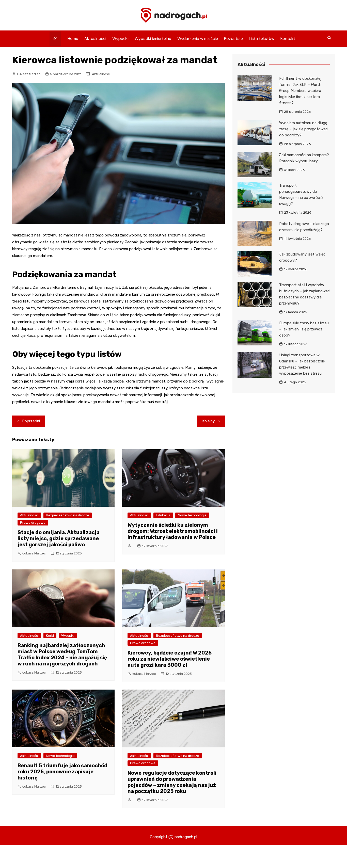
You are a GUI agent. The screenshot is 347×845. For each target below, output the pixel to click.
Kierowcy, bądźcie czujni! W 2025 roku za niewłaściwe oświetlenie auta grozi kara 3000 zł (170, 659)
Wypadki (120, 38)
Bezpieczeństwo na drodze (67, 515)
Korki (50, 635)
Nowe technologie (192, 515)
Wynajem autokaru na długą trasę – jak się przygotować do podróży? (303, 129)
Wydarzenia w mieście (197, 38)
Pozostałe (233, 38)
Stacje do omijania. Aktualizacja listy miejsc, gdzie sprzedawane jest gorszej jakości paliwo (59, 538)
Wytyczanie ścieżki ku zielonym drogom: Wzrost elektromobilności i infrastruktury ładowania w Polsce (173, 531)
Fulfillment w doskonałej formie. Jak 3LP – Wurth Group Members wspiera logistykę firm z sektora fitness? (300, 90)
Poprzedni (31, 421)
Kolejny (208, 421)
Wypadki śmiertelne (153, 38)
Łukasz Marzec (28, 74)
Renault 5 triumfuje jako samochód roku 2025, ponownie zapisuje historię (62, 771)
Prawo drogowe (32, 522)
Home (73, 38)
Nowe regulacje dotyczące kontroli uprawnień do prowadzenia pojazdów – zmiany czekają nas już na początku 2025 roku (172, 782)
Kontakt (287, 38)
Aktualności (95, 38)
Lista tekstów (261, 38)
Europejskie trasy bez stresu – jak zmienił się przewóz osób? (304, 329)
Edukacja (163, 515)
